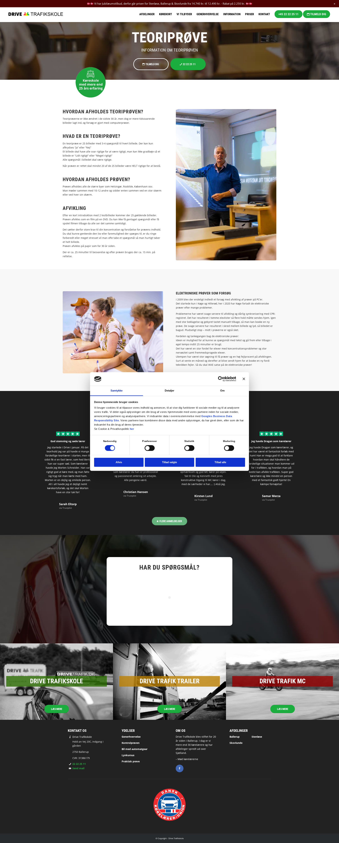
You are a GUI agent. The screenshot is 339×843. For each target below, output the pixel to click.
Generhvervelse (131, 736)
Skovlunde (236, 743)
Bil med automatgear (134, 749)
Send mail (78, 768)
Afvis (119, 462)
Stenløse (257, 736)
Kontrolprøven (130, 743)
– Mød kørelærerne (187, 759)
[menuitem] (147, 14)
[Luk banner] (244, 379)
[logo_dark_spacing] (36, 14)
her (132, 428)
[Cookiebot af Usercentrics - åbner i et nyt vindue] (220, 379)
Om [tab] (222, 390)
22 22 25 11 (79, 764)
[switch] (150, 448)
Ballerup (235, 736)
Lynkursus (128, 755)
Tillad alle (220, 462)
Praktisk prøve (131, 761)
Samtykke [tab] (117, 390)
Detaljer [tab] (169, 390)
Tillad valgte (169, 462)
